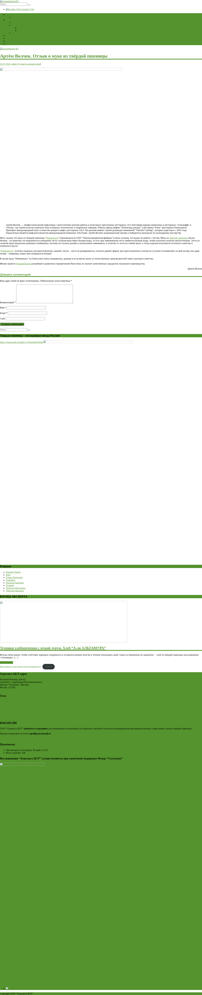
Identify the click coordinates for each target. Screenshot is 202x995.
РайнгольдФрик (70, 707)
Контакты (11, 43)
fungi (66, 703)
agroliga (4, 703)
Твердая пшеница (15, 19)
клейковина (70, 711)
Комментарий (8, 302)
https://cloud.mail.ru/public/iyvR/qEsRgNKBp (21, 342)
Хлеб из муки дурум (168, 707)
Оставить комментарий (29, 64)
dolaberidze (27, 703)
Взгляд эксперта (20, 25)
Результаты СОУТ (9, 738)
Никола (53, 707)
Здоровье (10, 580)
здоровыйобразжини (31, 711)
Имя (3, 307)
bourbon (17, 703)
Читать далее (6, 662)
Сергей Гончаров (116, 707)
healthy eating (74, 703)
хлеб (84, 716)
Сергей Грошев (129, 707)
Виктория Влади (156, 703)
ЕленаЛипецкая (11, 707)
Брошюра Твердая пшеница (26, 22)
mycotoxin (83, 703)
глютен (2, 712)
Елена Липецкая (26, 27)
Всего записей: (14, 753)
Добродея (182, 703)
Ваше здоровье (13, 14)
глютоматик (10, 712)
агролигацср (192, 707)
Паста (60, 707)
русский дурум (181, 711)
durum (37, 702)
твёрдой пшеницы (178, 238)
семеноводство (24, 716)
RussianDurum (23, 263)
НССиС (45, 707)
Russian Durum (13, 38)
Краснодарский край (31, 707)
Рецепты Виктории (21, 17)
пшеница (135, 711)
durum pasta (46, 703)
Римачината (52, 238)
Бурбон (143, 702)
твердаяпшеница (65, 716)
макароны (84, 711)
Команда (10, 41)
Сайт (2, 318)
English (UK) (27, 9)
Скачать (48, 667)
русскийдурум (156, 711)
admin (14, 64)
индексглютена (55, 712)
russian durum (94, 703)
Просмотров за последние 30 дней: (24, 750)
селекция (6, 716)
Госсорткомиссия (170, 703)
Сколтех (150, 707)
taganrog (108, 702)
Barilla (11, 703)
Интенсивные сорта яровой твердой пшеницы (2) (20, 667)
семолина (42, 716)
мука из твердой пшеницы (109, 711)
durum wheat (57, 703)
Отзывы (16, 33)
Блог (8, 35)
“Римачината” (7, 251)
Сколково (141, 707)
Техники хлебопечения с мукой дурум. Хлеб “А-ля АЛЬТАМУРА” (53, 648)
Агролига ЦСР (126, 702)
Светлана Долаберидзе (93, 707)
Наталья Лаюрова (26, 30)
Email (3, 313)
